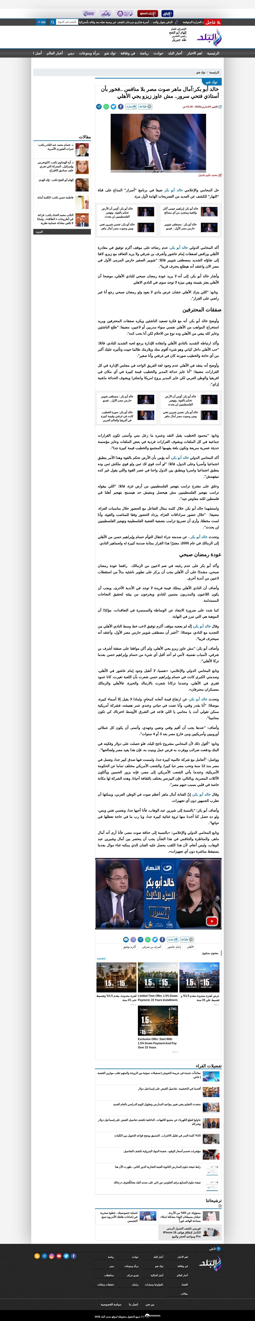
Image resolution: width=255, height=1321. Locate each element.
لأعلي (212, 1249)
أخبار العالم (55, 53)
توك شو (110, 53)
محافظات (109, 1275)
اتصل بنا (133, 1304)
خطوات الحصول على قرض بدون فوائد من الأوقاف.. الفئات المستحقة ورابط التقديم (96, 22)
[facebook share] (121, 106)
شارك (129, 106)
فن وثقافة (128, 53)
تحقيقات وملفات (105, 1284)
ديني (71, 53)
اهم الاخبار (194, 53)
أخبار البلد (175, 53)
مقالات (184, 1293)
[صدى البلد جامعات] (124, 13)
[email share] (99, 106)
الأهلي (190, 946)
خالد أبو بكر (173, 190)
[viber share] (133, 939)
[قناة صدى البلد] (167, 13)
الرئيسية (213, 53)
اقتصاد (184, 1284)
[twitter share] (113, 106)
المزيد (39, 231)
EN (43, 22)
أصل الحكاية (157, 1275)
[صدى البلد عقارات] (105, 13)
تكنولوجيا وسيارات (154, 1284)
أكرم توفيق (129, 946)
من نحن (150, 1304)
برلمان (135, 1284)
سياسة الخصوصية (111, 1304)
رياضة (144, 53)
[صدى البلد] (209, 37)
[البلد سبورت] (147, 13)
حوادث (158, 53)
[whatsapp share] (106, 106)
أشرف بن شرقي (151, 946)
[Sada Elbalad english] (89, 13)
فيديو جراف (133, 1275)
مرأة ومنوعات (89, 53)
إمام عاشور (174, 946)
